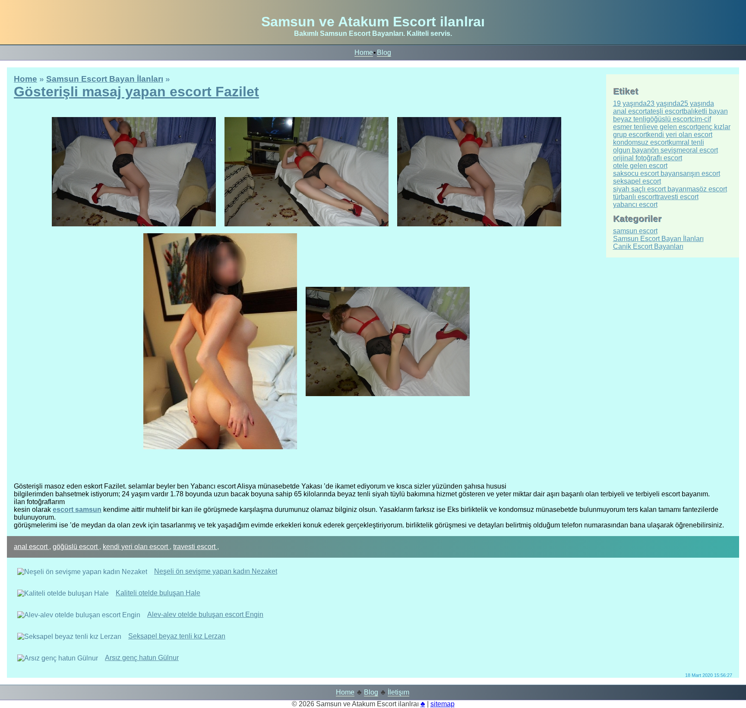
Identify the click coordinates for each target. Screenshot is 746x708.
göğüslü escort (76, 546)
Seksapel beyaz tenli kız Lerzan (176, 636)
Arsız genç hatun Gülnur (142, 657)
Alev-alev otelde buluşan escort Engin (205, 614)
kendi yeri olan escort (136, 546)
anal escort (31, 546)
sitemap (442, 704)
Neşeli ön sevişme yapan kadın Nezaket (215, 571)
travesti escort (195, 546)
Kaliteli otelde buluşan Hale (158, 593)
